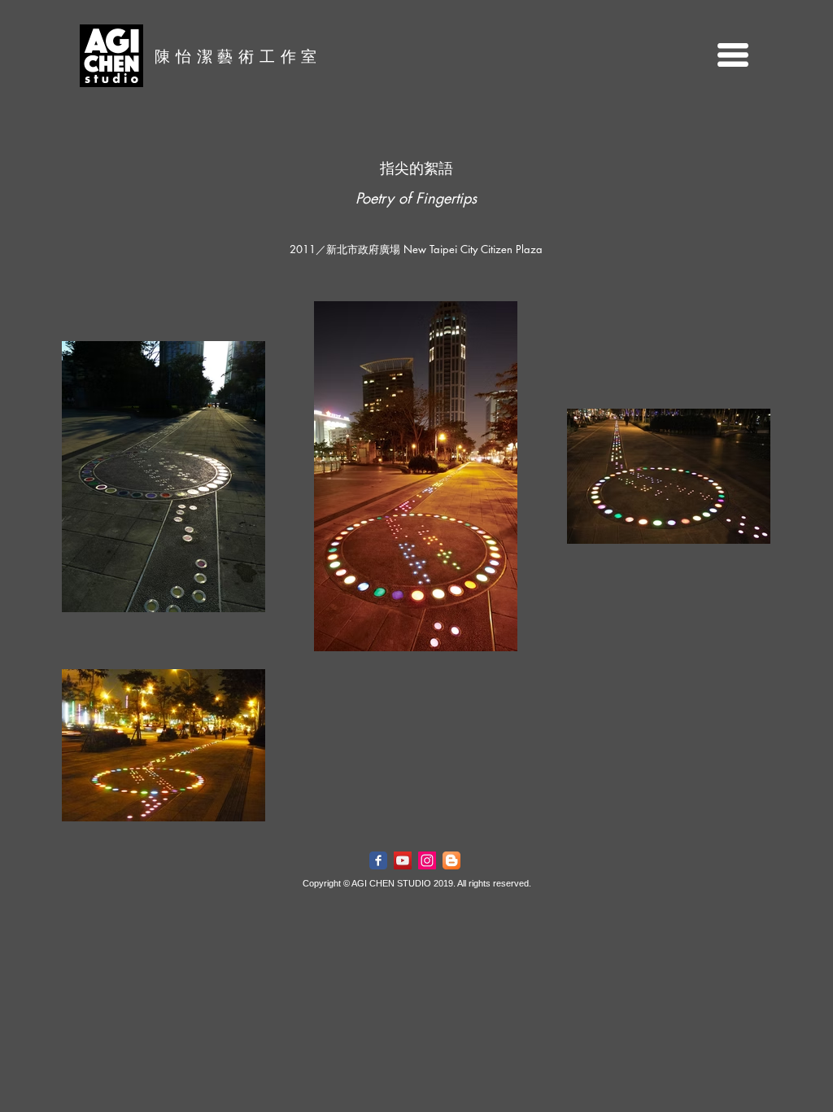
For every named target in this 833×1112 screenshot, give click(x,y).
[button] (732, 55)
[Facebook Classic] (378, 860)
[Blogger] (451, 860)
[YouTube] (403, 860)
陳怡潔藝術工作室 (238, 56)
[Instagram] (427, 860)
